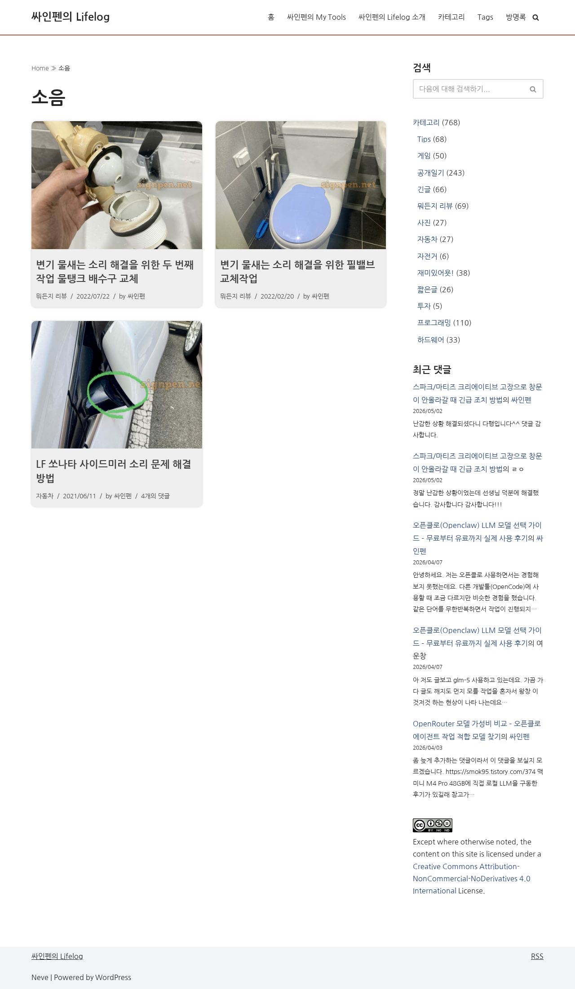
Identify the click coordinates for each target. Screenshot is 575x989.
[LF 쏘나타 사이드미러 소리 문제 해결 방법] (116, 385)
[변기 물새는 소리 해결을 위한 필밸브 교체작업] (301, 185)
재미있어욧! (435, 273)
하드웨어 (430, 339)
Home (40, 68)
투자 (424, 306)
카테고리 (451, 17)
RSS (537, 956)
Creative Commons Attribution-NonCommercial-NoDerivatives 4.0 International (472, 878)
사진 (424, 222)
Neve (40, 977)
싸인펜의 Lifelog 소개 (391, 17)
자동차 (44, 496)
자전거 (427, 256)
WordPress (113, 977)
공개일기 (430, 172)
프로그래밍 (434, 322)
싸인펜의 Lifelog (57, 956)
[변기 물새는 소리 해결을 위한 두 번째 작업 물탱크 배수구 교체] (116, 185)
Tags (485, 17)
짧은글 (427, 289)
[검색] (535, 17)
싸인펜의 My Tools (316, 17)
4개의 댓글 (155, 496)
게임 (424, 155)
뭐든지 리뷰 (51, 296)
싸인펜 (136, 296)
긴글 (424, 189)
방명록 (516, 17)
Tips (424, 139)
